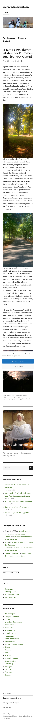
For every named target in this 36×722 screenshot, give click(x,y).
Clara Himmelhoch (12, 553)
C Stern (8, 537)
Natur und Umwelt (12, 639)
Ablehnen (18, 367)
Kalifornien (9, 625)
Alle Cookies (18, 361)
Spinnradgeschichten (16, 7)
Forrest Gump (18, 398)
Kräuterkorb (10, 630)
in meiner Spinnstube (13, 622)
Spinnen (8, 650)
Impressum (7, 693)
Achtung (5, 398)
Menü (6, 13)
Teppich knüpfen (11, 658)
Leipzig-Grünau (11, 633)
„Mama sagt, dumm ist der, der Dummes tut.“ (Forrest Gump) (17, 53)
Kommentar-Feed (12, 595)
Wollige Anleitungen (11, 703)
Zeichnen (8, 672)
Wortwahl (15, 400)
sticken (8, 653)
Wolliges (8, 667)
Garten (7, 619)
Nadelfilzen (9, 636)
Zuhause (8, 675)
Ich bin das (7, 708)
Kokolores (9, 628)
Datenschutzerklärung (12, 698)
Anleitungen (10, 614)
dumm (11, 398)
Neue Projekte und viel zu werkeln (18, 501)
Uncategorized (10, 661)
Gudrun (8, 548)
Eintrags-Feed (10, 592)
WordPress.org (10, 597)
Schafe (7, 647)
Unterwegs (9, 664)
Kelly (7, 542)
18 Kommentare (25, 400)
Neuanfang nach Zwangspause (17, 513)
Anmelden (9, 589)
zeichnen (8, 669)
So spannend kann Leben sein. (17, 507)
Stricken (8, 655)
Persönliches (21, 395)
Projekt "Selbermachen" (14, 644)
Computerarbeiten (12, 616)
